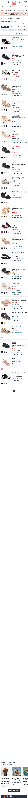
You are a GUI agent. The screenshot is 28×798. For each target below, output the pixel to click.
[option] (14, 14)
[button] (3, 3)
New (15, 10)
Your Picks (9, 10)
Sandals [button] (4, 29)
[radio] (2, 48)
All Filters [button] (8, 33)
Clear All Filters (23, 23)
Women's (11, 18)
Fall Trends (21, 10)
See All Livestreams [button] (14, 790)
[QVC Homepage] (1, 18)
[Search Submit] (25, 6)
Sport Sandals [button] (13, 29)
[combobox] (12, 6)
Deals (2, 10)
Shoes (5, 18)
